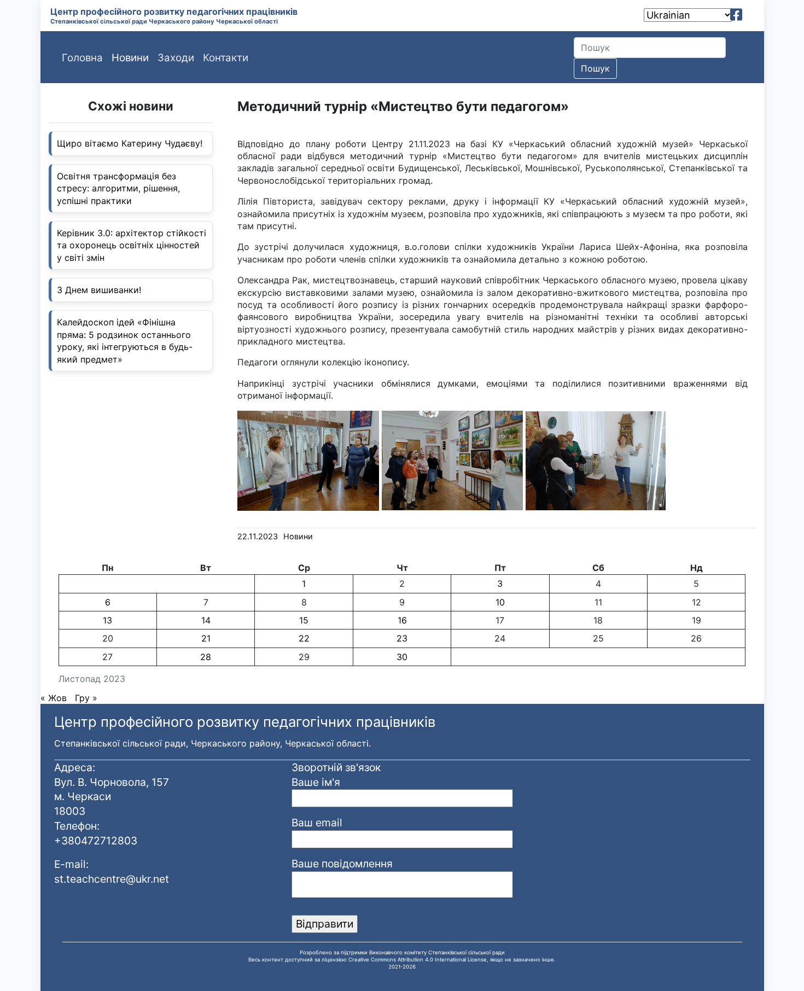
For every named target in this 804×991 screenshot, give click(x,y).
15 (303, 620)
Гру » (86, 697)
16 (402, 620)
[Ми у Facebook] (736, 15)
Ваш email (317, 822)
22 (304, 638)
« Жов (53, 697)
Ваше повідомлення (342, 863)
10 (500, 602)
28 (205, 656)
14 (206, 620)
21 (206, 638)
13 (107, 620)
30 (402, 656)
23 (402, 638)
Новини (298, 536)
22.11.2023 (257, 536)
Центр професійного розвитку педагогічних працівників (174, 11)
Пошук (595, 68)
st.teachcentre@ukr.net (111, 878)
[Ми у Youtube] (752, 15)
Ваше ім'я (316, 782)
